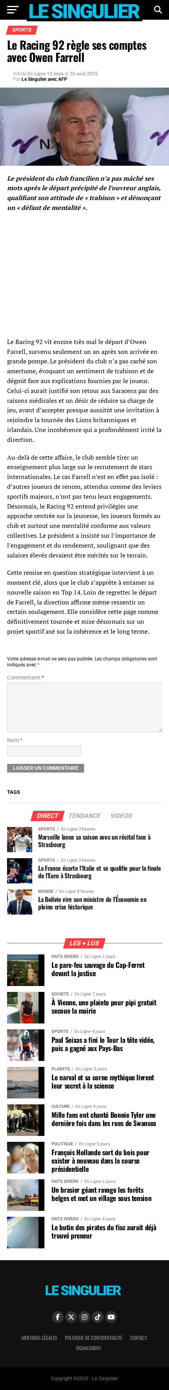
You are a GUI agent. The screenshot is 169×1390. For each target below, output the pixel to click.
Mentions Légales (39, 1337)
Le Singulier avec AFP (44, 79)
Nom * (14, 740)
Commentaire (25, 678)
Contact (138, 1337)
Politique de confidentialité (93, 1337)
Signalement (88, 1348)
